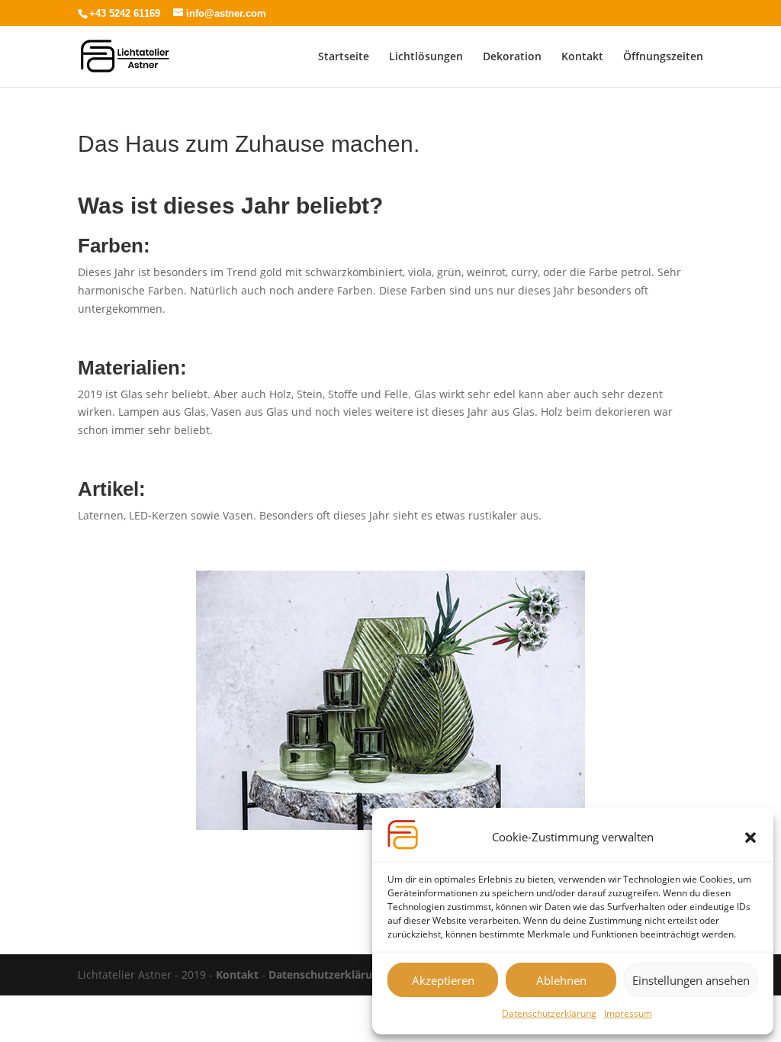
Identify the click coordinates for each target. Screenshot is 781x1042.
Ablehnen (561, 980)
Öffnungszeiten (663, 57)
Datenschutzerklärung (549, 1013)
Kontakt (582, 57)
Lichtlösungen (426, 57)
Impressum (628, 1013)
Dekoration (512, 57)
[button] (750, 837)
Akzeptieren (443, 980)
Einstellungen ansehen (691, 980)
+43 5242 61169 (124, 13)
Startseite (343, 57)
